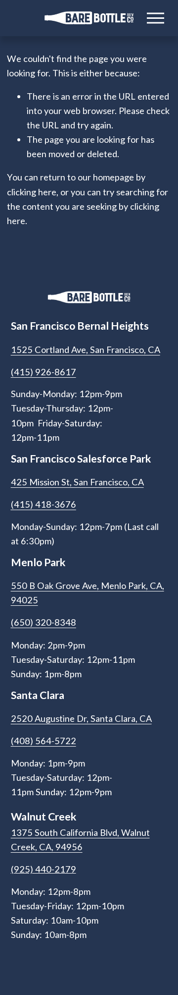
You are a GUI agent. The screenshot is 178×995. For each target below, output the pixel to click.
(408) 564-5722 (43, 740)
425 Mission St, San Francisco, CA (77, 481)
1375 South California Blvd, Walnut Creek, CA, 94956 (80, 839)
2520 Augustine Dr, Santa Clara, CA (81, 718)
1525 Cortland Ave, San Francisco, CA (85, 349)
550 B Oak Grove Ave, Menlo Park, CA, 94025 (87, 592)
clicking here (31, 191)
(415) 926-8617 (43, 371)
